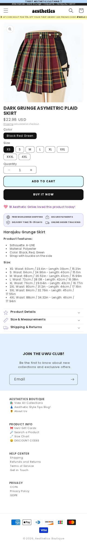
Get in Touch (19, 470)
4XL (24, 157)
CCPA (14, 487)
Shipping (8, 124)
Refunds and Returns (25, 462)
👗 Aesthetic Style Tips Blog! (30, 407)
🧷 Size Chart (19, 436)
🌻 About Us (18, 411)
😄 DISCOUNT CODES (24, 440)
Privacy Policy (19, 491)
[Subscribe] (72, 379)
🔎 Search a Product (24, 432)
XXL (62, 149)
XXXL (10, 157)
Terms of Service (22, 466)
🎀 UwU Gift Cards (23, 428)
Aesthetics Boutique (49, 538)
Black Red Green (20, 136)
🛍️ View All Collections (26, 403)
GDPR (13, 495)
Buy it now (43, 194)
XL (50, 149)
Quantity (10, 164)
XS (9, 149)
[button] (6, 11)
